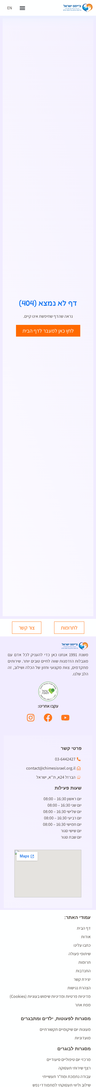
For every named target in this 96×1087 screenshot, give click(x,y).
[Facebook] (48, 717)
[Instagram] (30, 717)
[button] (22, 7)
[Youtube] (65, 717)
